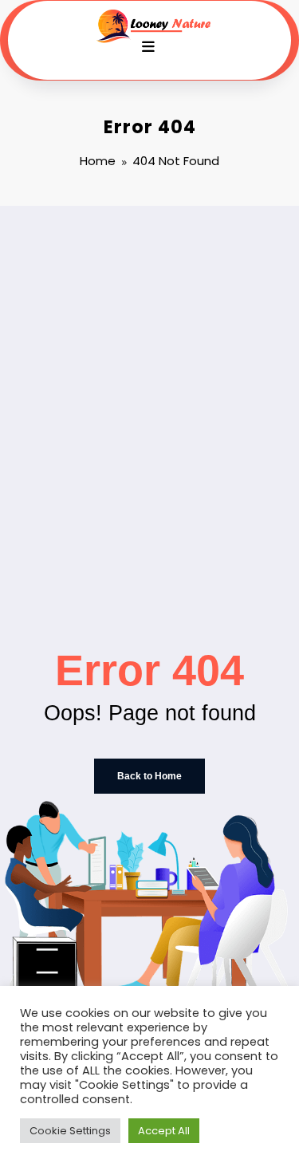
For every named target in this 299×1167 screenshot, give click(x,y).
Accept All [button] (164, 1130)
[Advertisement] (149, 363)
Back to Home (149, 776)
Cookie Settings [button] (70, 1130)
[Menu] (148, 47)
